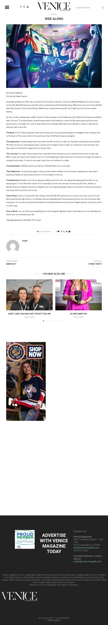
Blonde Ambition (78, 314)
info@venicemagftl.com (86, 547)
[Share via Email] (69, 231)
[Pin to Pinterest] (66, 231)
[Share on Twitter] (64, 231)
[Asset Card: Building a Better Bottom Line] (29, 294)
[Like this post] (58, 231)
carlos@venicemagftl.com (87, 561)
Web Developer (54, 620)
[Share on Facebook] (61, 231)
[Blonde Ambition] (78, 294)
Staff (25, 241)
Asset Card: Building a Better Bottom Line (29, 314)
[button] (10, 300)
